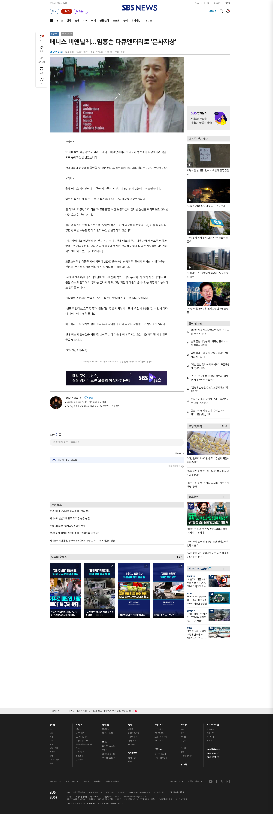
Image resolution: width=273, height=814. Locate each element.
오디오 (104, 741)
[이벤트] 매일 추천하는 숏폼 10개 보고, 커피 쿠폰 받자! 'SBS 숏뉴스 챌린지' (101, 710)
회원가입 (217, 3)
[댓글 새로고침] (60, 434)
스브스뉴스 (159, 749)
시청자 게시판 (186, 756)
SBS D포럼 (211, 757)
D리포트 (131, 744)
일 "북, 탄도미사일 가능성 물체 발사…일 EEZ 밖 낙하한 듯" (93, 406)
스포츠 (116, 20)
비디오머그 (159, 724)
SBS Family (176, 781)
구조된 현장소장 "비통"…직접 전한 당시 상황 (86, 402)
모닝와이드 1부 (82, 737)
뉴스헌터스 (80, 733)
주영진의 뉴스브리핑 (84, 744)
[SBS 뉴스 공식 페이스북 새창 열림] (216, 782)
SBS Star (211, 753)
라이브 (183, 737)
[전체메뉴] (51, 20)
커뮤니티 (210, 737)
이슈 (51, 763)
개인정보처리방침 (112, 781)
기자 (182, 744)
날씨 (182, 729)
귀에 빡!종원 (159, 733)
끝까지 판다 (132, 758)
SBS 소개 (55, 782)
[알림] (228, 11)
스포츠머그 (159, 729)
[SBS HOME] (227, 3)
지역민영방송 (195, 781)
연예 (125, 20)
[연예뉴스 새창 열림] (208, 118)
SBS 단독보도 (133, 733)
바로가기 (184, 724)
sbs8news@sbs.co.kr (142, 792)
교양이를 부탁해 (161, 737)
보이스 (104, 750)
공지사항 (184, 764)
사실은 (130, 729)
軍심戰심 (105, 729)
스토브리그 (159, 740)
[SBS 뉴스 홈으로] (139, 8)
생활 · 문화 (54, 748)
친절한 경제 (132, 737)
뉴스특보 (79, 759)
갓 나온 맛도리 (160, 754)
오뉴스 (78, 748)
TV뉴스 (148, 20)
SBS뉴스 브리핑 (108, 754)
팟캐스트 (210, 733)
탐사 (130, 761)
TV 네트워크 (55, 759)
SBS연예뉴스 (212, 749)
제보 (182, 733)
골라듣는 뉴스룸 (108, 746)
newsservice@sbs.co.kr (137, 797)
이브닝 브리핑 (107, 733)
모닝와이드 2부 (82, 740)
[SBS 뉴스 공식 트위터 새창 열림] (222, 781)
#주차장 (212, 11)
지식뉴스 (210, 729)
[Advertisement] (116, 485)
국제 (93, 20)
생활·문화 (104, 20)
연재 (130, 724)
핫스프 (189, 628)
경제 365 (132, 740)
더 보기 (178, 556)
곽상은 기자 (72, 398)
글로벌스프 (191, 576)
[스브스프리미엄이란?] (211, 568)
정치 (69, 20)
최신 (51, 729)
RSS (182, 752)
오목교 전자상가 (161, 758)
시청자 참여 (72, 782)
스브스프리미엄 (213, 724)
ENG (197, 3)
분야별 (52, 724)
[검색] (221, 11)
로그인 (206, 3)
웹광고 (86, 781)
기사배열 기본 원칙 (165, 799)
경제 (77, 20)
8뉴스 (60, 20)
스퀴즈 (209, 740)
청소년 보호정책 (181, 799)
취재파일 (135, 20)
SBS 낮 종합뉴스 (108, 758)
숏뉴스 (183, 740)
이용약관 (97, 781)
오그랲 (189, 593)
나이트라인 (80, 752)
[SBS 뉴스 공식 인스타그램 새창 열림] (228, 781)
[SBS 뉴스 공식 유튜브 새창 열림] (210, 781)
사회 (85, 20)
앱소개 (183, 748)
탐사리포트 (132, 752)
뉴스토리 (79, 756)
